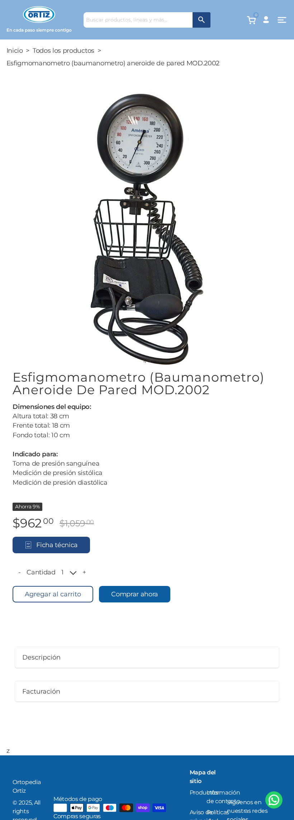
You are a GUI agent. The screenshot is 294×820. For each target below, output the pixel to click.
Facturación (41, 691)
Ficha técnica (57, 545)
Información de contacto (223, 797)
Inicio (14, 50)
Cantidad (41, 572)
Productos (204, 792)
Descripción (41, 657)
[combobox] (138, 20)
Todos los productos (63, 50)
